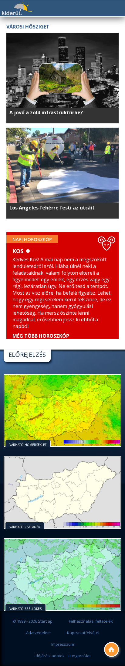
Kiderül (17, 8)
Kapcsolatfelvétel (83, 632)
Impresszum (62, 644)
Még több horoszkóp (40, 336)
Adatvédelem (38, 632)
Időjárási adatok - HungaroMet (63, 655)
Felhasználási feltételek (91, 621)
